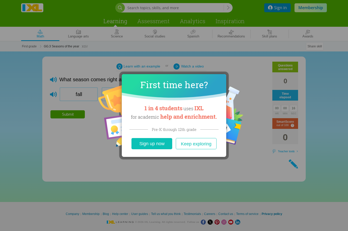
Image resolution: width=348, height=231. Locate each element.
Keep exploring (196, 143)
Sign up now (152, 143)
